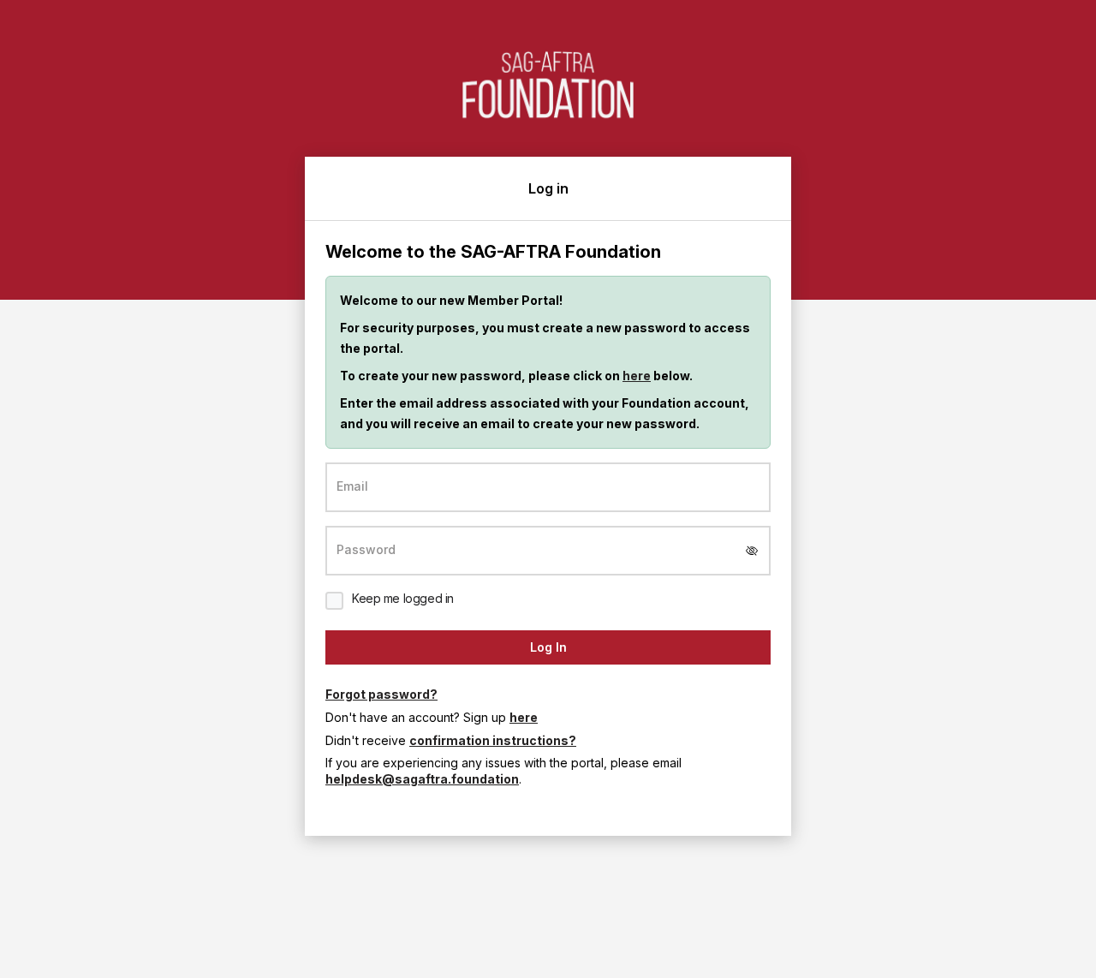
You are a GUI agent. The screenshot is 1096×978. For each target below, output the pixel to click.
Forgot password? (381, 694)
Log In (548, 647)
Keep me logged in (403, 598)
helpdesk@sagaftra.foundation (422, 779)
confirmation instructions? (492, 740)
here (636, 375)
